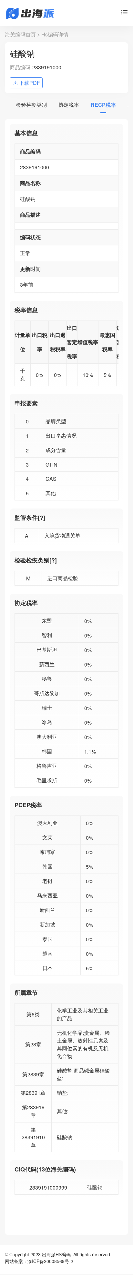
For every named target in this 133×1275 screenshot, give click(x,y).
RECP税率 (103, 104)
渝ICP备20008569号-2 (50, 1261)
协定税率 (68, 104)
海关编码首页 (20, 34)
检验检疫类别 (31, 104)
